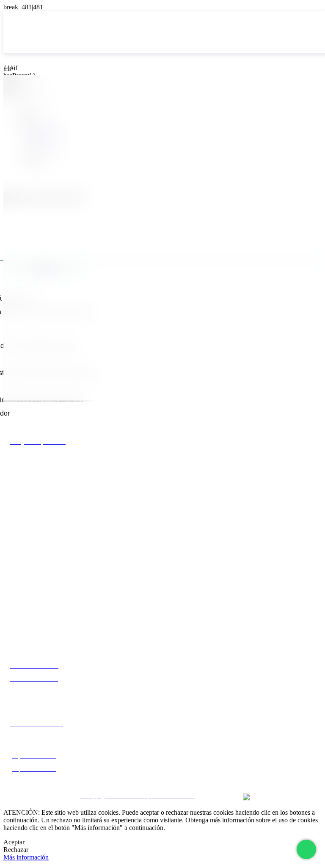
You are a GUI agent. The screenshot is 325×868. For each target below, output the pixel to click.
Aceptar (14, 842)
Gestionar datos (163, 774)
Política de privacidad (162, 744)
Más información (26, 857)
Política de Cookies (162, 759)
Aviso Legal (162, 729)
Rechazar (15, 849)
